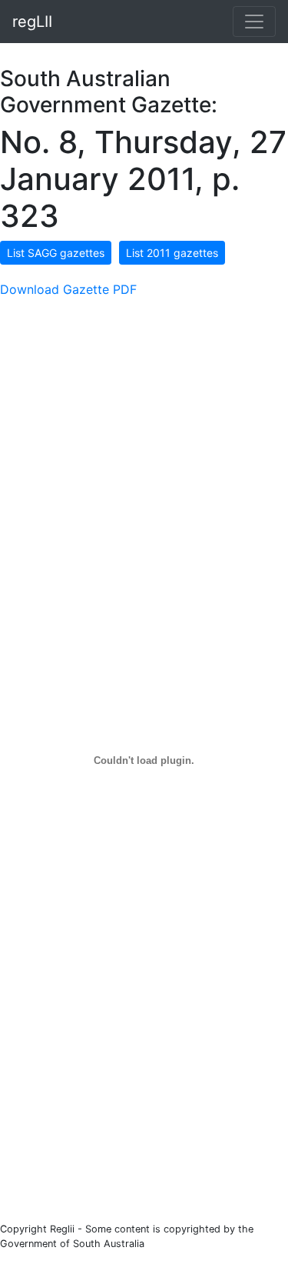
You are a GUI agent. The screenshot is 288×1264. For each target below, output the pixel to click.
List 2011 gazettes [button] (172, 252)
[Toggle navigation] (254, 21)
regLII (32, 21)
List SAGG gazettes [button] (55, 252)
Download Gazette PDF (68, 289)
